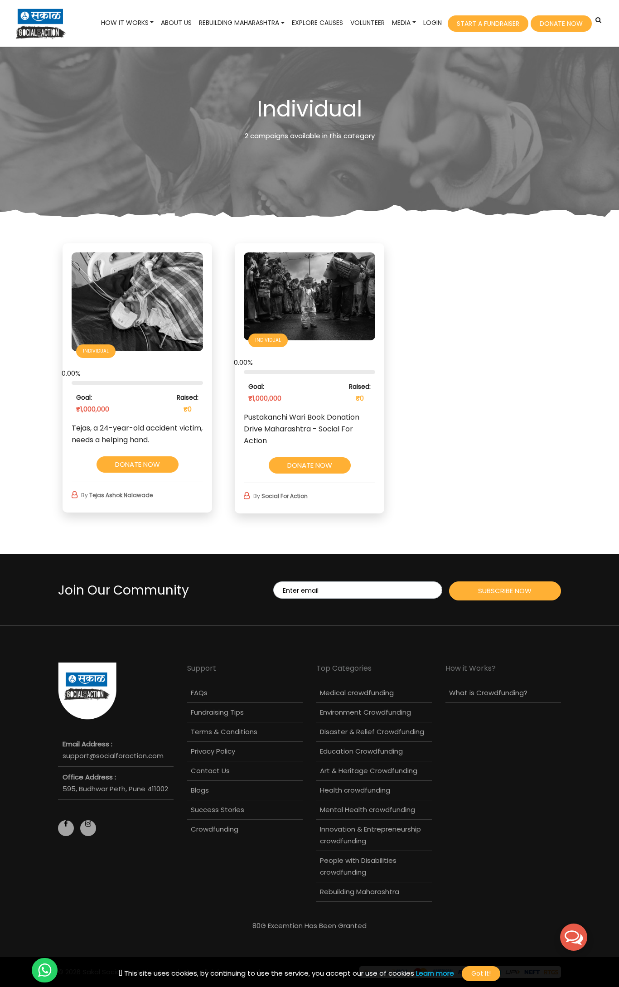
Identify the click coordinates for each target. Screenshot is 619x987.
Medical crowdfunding (357, 692)
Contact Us (210, 770)
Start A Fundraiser (488, 23)
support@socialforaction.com (113, 755)
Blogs (200, 790)
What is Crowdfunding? (488, 692)
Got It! (481, 973)
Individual (96, 351)
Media (401, 22)
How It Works (125, 22)
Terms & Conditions (224, 731)
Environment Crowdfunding (365, 712)
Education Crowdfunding (361, 751)
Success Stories (217, 809)
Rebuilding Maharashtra (240, 22)
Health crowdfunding (355, 790)
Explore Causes (317, 22)
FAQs (199, 692)
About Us (176, 22)
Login (432, 22)
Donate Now (561, 23)
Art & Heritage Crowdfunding (368, 770)
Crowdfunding (214, 829)
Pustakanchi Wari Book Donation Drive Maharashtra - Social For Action (301, 429)
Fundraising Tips (217, 712)
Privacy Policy (213, 751)
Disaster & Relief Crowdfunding (372, 731)
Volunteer (367, 22)
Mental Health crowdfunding (367, 809)
